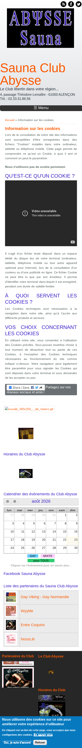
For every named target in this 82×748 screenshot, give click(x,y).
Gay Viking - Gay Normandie (45, 597)
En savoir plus (43, 734)
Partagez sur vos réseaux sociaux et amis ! (39, 389)
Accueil (10, 120)
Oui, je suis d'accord (17, 742)
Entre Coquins (33, 625)
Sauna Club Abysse (32, 74)
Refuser (40, 742)
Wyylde (27, 611)
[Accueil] (40, 46)
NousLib (28, 639)
